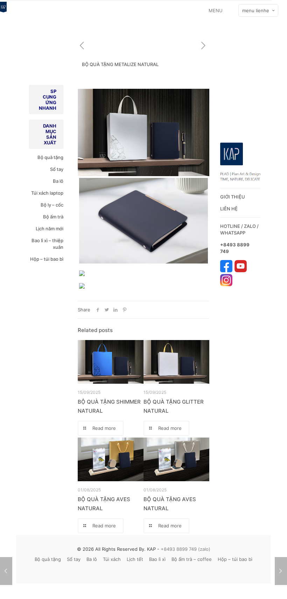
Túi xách (40, 193)
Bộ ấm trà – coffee (192, 559)
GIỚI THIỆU (232, 197)
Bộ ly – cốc (52, 205)
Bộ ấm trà (53, 216)
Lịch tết (135, 559)
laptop (56, 193)
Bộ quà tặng (50, 157)
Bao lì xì (157, 559)
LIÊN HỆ (229, 208)
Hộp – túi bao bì (46, 259)
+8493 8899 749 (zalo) (184, 549)
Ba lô (58, 181)
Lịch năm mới (49, 228)
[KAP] (3, 10)
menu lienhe (255, 10)
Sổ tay (56, 169)
